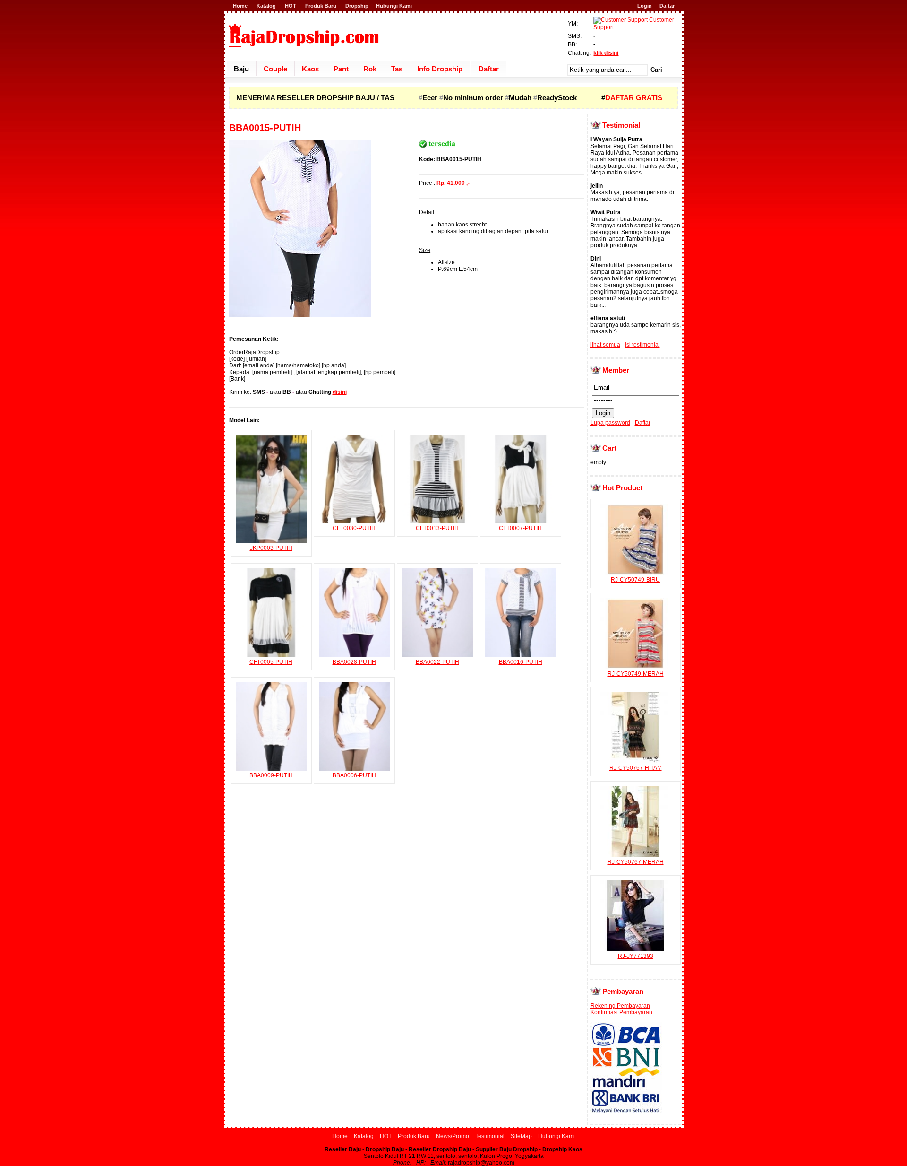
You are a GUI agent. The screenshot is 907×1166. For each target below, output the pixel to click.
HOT (290, 6)
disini (340, 392)
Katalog (266, 6)
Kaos (310, 69)
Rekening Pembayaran (620, 1005)
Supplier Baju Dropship (507, 1149)
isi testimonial (642, 344)
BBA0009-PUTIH (271, 775)
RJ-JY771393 (635, 956)
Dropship (356, 6)
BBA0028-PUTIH (354, 662)
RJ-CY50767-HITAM (635, 768)
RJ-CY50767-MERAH (636, 862)
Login (644, 6)
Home (240, 6)
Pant (341, 69)
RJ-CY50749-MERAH (636, 673)
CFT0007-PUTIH (520, 528)
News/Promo (452, 1136)
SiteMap (521, 1136)
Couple (275, 69)
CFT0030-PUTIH (354, 528)
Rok (369, 69)
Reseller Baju (343, 1149)
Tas (396, 69)
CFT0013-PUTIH (437, 528)
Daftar (667, 6)
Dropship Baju (385, 1149)
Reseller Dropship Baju (440, 1149)
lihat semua (605, 344)
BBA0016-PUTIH (520, 662)
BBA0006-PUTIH (354, 775)
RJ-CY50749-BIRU (635, 579)
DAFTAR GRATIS (633, 98)
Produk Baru (320, 6)
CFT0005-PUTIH (270, 662)
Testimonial (490, 1136)
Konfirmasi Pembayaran (621, 1012)
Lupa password (610, 422)
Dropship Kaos (562, 1149)
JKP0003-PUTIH (271, 548)
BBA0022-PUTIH (437, 662)
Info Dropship (439, 69)
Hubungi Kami (394, 6)
